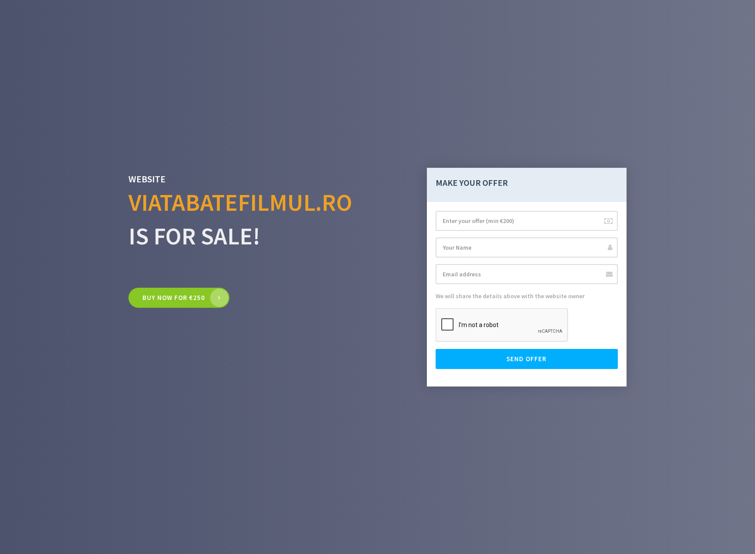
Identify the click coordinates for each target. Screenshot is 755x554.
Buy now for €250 (173, 297)
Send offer (526, 359)
